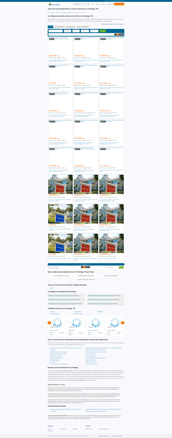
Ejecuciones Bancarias (56, 356)
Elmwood (53, 311)
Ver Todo (50, 26)
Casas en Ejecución (91, 354)
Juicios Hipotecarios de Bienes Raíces (96, 358)
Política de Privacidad (103, 436)
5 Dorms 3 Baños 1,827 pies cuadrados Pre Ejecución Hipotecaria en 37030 (84, 143)
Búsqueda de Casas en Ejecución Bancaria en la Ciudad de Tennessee (104, 348)
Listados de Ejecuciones (57, 358)
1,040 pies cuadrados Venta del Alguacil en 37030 (60, 258)
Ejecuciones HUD (91, 360)
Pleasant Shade (78, 313)
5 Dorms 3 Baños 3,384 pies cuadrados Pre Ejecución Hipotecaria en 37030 (58, 171)
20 (52, 266)
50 (58, 266)
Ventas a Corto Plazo (92, 364)
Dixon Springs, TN (54, 330)
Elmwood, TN (72, 330)
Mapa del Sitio (89, 428)
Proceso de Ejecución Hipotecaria (59, 364)
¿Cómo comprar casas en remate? (59, 352)
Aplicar (103, 30)
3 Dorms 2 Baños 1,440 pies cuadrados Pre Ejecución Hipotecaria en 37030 (58, 60)
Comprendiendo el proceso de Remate (96, 352)
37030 (52, 288)
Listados (97, 4)
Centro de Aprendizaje (104, 428)
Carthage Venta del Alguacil (111, 275)
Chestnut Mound (55, 313)
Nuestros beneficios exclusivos (58, 354)
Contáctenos (103, 4)
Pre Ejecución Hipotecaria (82, 26)
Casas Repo (53, 362)
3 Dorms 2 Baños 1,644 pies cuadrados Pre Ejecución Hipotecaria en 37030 (58, 143)
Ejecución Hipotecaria (59, 26)
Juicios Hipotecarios (92, 356)
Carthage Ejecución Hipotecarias (86, 275)
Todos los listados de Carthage (61, 275)
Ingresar (111, 4)
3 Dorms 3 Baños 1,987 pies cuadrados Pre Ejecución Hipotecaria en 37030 (109, 143)
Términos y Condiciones (117, 436)
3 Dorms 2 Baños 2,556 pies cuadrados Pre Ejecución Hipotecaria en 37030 (109, 200)
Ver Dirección (53, 57)
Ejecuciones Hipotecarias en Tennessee (96, 350)
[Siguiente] (122, 34)
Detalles (62, 333)
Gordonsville (78, 311)
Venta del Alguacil (71, 26)
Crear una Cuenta (119, 4)
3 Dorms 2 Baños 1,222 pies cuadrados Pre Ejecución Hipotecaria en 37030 (58, 115)
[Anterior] (115, 34)
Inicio (92, 4)
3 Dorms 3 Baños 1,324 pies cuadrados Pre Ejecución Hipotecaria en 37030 (109, 115)
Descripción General (92, 362)
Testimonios (50, 430)
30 (54, 266)
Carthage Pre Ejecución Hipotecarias (86, 279)
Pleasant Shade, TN (93, 330)
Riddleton (101, 311)
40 (56, 266)
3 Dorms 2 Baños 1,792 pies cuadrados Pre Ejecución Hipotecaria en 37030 (84, 115)
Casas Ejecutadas (55, 360)
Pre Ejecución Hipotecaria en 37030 (108, 258)
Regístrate (75, 428)
